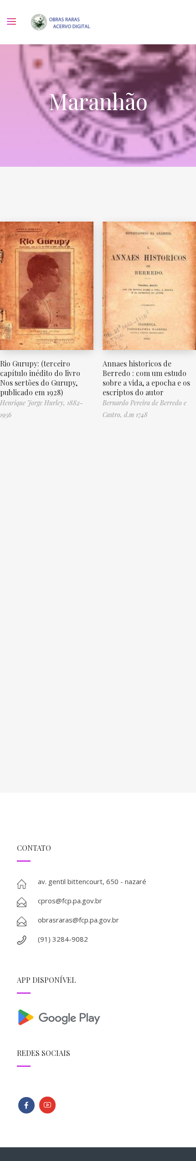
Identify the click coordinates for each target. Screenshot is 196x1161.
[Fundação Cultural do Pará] (47, 1105)
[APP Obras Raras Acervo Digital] (98, 1016)
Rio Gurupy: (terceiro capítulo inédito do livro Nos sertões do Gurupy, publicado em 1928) (40, 378)
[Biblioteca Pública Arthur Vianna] (26, 1105)
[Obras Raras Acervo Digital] (60, 22)
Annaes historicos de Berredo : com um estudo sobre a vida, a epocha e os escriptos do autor (146, 378)
